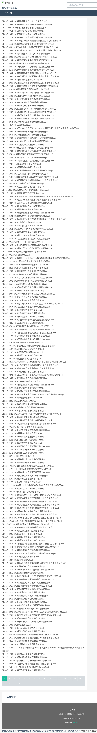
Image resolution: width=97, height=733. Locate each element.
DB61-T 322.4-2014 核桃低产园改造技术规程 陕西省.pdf (25, 265)
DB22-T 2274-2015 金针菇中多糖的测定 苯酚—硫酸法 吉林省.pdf (29, 664)
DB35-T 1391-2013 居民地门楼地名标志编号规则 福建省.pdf (27, 281)
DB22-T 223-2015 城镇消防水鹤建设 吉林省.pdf (21, 164)
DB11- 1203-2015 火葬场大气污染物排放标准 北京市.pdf (25, 190)
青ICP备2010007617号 (71, 718)
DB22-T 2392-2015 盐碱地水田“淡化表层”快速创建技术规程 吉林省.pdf (31, 50)
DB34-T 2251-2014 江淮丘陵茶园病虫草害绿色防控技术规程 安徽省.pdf (31, 615)
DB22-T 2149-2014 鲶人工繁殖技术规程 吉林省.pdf (23, 235)
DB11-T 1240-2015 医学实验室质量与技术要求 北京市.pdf (26, 339)
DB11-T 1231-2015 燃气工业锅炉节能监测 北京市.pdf (24, 290)
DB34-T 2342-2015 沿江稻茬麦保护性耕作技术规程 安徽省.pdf (28, 93)
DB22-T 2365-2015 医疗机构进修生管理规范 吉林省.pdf (25, 641)
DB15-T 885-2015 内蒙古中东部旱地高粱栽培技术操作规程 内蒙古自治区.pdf (34, 362)
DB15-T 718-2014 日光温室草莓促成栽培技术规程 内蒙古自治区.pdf (30, 177)
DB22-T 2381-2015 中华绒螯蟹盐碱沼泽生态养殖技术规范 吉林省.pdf (30, 76)
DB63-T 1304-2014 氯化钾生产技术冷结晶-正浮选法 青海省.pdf (28, 368)
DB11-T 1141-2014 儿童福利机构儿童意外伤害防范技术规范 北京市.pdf (31, 576)
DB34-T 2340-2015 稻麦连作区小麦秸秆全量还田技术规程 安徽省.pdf (30, 83)
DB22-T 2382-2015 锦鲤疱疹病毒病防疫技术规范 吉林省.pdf (27, 203)
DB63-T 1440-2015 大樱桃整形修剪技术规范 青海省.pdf (25, 602)
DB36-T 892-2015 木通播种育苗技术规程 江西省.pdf (23, 183)
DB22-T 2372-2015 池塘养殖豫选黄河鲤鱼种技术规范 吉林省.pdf (29, 424)
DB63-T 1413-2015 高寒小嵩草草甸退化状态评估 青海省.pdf (27, 277)
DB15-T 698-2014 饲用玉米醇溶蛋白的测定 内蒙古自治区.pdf (27, 63)
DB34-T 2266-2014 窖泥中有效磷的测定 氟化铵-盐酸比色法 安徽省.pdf (31, 200)
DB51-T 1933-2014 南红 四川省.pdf (16, 625)
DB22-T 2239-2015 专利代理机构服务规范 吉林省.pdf (24, 144)
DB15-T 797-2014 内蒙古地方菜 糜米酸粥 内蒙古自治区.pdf (26, 261)
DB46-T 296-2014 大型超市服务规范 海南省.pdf (21, 359)
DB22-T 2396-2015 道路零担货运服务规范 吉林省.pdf (24, 437)
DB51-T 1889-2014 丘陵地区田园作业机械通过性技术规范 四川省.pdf (30, 508)
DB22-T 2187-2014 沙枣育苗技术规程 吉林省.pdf (22, 443)
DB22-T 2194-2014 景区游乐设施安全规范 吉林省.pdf (24, 531)
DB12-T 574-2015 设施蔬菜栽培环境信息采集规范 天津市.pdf (27, 154)
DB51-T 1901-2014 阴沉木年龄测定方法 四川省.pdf (23, 628)
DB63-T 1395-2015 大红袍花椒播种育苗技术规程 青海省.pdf (27, 245)
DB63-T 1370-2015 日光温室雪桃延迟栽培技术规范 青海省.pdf (28, 385)
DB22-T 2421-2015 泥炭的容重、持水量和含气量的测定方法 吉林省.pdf (31, 414)
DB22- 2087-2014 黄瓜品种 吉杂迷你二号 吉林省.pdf (24, 252)
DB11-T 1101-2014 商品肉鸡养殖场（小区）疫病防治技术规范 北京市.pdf (32, 304)
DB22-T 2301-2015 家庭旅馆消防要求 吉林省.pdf (22, 226)
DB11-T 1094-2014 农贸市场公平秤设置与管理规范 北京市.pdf (28, 320)
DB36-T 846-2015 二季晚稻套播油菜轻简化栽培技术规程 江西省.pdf (30, 47)
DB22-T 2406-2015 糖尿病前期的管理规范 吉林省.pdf (24, 316)
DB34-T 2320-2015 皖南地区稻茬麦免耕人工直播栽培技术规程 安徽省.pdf (32, 375)
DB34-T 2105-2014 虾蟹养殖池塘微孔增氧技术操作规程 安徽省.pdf (29, 180)
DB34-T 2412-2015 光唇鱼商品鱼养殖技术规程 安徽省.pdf (26, 239)
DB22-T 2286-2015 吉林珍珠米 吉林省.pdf (19, 401)
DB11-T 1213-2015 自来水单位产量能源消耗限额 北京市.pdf (27, 37)
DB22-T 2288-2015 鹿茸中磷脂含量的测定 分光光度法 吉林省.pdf (29, 138)
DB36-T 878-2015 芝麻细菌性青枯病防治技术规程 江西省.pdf (27, 326)
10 (50, 678)
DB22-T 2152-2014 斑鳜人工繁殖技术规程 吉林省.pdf (24, 453)
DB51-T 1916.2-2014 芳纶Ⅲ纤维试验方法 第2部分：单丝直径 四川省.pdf (32, 521)
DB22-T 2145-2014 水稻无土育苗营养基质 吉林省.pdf (24, 372)
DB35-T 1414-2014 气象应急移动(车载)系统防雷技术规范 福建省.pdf (30, 547)
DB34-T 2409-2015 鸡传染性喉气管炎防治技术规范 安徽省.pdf (28, 161)
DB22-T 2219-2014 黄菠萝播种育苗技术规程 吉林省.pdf (25, 476)
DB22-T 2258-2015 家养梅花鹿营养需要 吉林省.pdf (23, 193)
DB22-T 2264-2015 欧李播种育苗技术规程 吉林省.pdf (24, 31)
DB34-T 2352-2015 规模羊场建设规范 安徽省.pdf (22, 355)
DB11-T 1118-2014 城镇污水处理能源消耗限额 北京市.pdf (26, 472)
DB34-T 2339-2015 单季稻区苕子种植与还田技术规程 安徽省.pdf (29, 294)
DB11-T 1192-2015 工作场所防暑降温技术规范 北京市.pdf (26, 336)
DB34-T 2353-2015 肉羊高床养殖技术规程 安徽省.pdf (24, 313)
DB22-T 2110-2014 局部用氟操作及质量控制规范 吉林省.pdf (27, 621)
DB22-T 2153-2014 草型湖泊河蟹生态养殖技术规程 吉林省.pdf (28, 70)
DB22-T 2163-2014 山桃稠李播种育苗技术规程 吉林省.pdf (26, 583)
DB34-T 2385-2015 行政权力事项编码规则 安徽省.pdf (24, 323)
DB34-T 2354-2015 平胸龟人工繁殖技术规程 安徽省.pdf (25, 122)
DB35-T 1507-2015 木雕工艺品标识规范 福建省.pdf (23, 349)
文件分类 (8, 13)
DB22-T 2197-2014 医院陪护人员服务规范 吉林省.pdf (24, 388)
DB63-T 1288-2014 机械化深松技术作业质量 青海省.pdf (25, 271)
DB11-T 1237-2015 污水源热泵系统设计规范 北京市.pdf (25, 657)
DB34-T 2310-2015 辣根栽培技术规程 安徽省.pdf (22, 209)
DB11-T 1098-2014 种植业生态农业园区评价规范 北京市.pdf (27, 24)
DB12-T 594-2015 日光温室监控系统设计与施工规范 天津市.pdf (28, 466)
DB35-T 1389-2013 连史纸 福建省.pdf (17, 560)
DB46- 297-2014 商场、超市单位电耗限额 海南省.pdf (24, 28)
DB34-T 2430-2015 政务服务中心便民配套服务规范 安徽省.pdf (28, 329)
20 (19, 683)
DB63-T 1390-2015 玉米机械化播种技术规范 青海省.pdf (25, 174)
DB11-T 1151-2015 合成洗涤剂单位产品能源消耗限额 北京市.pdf (29, 333)
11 (55, 678)
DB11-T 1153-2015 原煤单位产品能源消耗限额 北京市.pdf (26, 446)
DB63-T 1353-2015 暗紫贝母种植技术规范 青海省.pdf (24, 34)
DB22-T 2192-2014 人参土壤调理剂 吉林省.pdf (21, 482)
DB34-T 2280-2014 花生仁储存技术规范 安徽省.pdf (23, 187)
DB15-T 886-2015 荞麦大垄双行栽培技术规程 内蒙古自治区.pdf (28, 346)
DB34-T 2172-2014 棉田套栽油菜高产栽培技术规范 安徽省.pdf (28, 115)
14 (70, 678)
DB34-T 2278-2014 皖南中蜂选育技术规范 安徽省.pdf (24, 618)
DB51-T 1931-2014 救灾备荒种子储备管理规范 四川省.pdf (26, 605)
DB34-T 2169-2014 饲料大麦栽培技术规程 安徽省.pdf (24, 537)
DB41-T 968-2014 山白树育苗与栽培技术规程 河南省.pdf (25, 667)
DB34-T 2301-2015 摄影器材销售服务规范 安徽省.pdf (24, 540)
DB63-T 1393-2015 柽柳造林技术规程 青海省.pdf (22, 80)
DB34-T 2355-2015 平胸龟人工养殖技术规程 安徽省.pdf (25, 378)
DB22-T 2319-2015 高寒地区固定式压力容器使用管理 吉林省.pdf (29, 420)
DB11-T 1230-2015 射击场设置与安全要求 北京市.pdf (24, 654)
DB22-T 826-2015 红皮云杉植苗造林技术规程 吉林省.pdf (25, 609)
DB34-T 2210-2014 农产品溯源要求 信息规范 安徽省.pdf (25, 268)
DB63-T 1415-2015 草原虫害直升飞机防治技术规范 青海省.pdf (28, 570)
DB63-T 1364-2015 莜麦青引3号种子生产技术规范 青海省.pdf (27, 229)
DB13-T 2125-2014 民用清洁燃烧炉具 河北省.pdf (22, 433)
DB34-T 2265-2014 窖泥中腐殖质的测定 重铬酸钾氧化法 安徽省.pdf (30, 86)
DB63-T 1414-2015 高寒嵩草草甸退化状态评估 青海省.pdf (26, 589)
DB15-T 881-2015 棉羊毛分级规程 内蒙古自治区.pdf (23, 427)
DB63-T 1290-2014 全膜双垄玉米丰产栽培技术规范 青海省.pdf (28, 213)
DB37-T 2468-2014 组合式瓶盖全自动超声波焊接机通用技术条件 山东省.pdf (33, 394)
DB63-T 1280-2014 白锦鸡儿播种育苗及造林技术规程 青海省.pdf (29, 151)
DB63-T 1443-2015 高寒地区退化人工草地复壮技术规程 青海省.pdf (29, 498)
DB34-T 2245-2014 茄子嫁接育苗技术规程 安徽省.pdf (24, 670)
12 (60, 678)
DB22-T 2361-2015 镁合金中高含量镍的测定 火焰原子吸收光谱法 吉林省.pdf (33, 563)
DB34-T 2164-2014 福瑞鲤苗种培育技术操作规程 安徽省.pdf (27, 60)
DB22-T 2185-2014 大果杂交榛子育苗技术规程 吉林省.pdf (26, 430)
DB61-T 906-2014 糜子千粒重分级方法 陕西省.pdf (22, 242)
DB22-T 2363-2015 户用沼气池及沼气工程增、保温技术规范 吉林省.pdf (31, 518)
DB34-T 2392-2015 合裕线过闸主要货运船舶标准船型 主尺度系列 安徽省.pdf (33, 219)
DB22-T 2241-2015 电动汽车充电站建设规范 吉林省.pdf (25, 404)
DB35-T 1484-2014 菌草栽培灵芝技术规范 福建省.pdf (24, 459)
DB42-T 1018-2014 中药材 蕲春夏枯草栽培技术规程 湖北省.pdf (28, 170)
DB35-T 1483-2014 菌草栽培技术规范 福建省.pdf (22, 310)
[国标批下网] (8, 3)
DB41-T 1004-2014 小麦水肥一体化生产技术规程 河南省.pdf (27, 141)
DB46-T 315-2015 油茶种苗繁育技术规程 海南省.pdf (23, 407)
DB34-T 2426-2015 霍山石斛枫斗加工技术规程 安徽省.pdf (26, 54)
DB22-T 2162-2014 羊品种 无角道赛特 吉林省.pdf (22, 352)
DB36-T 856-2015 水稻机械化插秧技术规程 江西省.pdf (24, 284)
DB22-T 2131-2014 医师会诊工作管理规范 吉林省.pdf (24, 488)
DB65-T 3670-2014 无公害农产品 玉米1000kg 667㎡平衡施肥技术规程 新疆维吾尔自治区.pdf (40, 128)
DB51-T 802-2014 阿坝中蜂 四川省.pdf (18, 456)
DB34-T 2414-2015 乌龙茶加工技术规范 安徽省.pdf (23, 300)
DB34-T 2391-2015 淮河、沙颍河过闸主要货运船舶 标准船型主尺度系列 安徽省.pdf (36, 258)
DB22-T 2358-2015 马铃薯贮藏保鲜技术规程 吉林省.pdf (25, 135)
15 (75, 678)
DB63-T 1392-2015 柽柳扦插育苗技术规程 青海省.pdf (24, 631)
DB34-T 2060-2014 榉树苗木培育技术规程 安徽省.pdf (24, 599)
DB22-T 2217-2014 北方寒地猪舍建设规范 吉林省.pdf (24, 411)
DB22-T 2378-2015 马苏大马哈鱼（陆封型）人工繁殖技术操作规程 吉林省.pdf (34, 612)
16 (80, 678)
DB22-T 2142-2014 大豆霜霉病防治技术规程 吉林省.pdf (25, 596)
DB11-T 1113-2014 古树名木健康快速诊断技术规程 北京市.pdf (28, 44)
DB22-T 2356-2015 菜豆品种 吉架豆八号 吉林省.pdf (23, 167)
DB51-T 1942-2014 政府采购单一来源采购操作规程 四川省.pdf (28, 579)
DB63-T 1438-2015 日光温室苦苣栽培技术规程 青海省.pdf (26, 96)
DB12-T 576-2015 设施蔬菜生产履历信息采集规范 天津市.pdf (27, 89)
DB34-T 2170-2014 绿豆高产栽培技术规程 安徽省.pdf (24, 105)
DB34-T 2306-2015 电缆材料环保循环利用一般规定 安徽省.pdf (28, 67)
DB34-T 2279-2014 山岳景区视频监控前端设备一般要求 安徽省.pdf (29, 365)
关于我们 (71, 710)
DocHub (74, 722)
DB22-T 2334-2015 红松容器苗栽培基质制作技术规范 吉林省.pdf (29, 73)
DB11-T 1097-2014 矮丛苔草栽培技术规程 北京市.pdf (24, 232)
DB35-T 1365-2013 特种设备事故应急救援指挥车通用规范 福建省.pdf (30, 638)
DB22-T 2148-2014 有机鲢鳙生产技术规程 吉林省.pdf (24, 440)
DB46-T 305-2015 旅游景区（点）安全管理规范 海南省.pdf (26, 660)
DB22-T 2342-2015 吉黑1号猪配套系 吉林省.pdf (22, 381)
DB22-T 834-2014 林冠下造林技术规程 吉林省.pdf (22, 492)
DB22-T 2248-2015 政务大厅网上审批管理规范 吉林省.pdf (26, 391)
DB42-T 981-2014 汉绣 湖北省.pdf (16, 255)
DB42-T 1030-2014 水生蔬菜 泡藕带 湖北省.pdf (21, 222)
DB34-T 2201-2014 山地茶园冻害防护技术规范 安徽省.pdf (26, 99)
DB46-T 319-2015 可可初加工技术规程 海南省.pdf (22, 342)
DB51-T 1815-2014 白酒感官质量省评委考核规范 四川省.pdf (27, 586)
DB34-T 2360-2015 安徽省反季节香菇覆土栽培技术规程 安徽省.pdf (29, 514)
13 (65, 678)
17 (4, 683)
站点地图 (81, 714)
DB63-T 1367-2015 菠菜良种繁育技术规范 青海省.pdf (24, 462)
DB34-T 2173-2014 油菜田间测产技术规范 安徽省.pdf (24, 206)
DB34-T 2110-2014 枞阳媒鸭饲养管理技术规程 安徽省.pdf (26, 550)
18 (9, 683)
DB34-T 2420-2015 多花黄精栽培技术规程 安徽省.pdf (24, 592)
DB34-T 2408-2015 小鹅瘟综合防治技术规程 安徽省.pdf (25, 157)
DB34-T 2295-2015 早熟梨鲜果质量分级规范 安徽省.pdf (25, 132)
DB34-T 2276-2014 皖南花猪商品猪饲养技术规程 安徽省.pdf (27, 287)
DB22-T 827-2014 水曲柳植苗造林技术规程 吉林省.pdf (24, 274)
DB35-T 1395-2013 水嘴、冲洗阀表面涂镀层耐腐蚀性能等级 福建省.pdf (31, 41)
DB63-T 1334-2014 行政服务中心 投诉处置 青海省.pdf (24, 21)
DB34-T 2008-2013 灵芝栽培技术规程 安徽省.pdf (22, 398)
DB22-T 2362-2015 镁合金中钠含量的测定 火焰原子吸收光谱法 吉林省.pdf (33, 544)
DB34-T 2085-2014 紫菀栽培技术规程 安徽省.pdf (22, 534)
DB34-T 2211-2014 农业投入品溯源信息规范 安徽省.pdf (25, 297)
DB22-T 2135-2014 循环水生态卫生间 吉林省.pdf (22, 479)
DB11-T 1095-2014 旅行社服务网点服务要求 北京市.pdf (25, 417)
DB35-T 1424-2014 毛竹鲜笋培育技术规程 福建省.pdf (24, 566)
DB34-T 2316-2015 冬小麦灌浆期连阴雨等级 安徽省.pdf (25, 102)
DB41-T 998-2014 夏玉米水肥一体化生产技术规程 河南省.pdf (27, 148)
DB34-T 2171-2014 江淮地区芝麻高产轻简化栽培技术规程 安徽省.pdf (30, 505)
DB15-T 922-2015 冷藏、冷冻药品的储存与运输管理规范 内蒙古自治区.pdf (33, 485)
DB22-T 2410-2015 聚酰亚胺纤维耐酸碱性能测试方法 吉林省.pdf (29, 527)
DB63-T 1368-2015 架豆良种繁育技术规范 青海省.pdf (24, 449)
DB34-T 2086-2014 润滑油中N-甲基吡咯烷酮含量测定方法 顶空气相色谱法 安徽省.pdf (37, 196)
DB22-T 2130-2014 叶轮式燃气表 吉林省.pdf (20, 557)
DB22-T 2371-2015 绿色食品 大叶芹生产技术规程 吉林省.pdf (27, 511)
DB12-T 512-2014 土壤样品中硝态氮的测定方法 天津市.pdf (26, 469)
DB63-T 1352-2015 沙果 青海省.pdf (16, 125)
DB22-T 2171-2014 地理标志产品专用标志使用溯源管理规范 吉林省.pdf (31, 495)
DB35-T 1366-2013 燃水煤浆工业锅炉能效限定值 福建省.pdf (27, 248)
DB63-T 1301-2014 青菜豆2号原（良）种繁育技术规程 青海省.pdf (29, 109)
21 (24, 683)
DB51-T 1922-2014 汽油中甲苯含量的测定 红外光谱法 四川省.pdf (29, 553)
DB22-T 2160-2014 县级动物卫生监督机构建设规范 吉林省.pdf (28, 118)
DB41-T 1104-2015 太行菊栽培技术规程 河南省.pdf (23, 644)
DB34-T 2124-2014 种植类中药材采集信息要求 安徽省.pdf (26, 216)
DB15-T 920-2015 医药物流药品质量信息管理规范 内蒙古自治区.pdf (30, 634)
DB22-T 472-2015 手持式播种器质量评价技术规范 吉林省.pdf (27, 524)
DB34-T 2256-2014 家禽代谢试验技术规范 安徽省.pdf (24, 573)
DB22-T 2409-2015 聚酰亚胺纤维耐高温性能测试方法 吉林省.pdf (29, 112)
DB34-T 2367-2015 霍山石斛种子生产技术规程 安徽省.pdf (26, 307)
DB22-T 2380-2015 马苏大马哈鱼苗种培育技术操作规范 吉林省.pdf (29, 57)
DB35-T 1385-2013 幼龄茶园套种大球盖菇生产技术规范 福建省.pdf (29, 501)
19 (14, 683)
